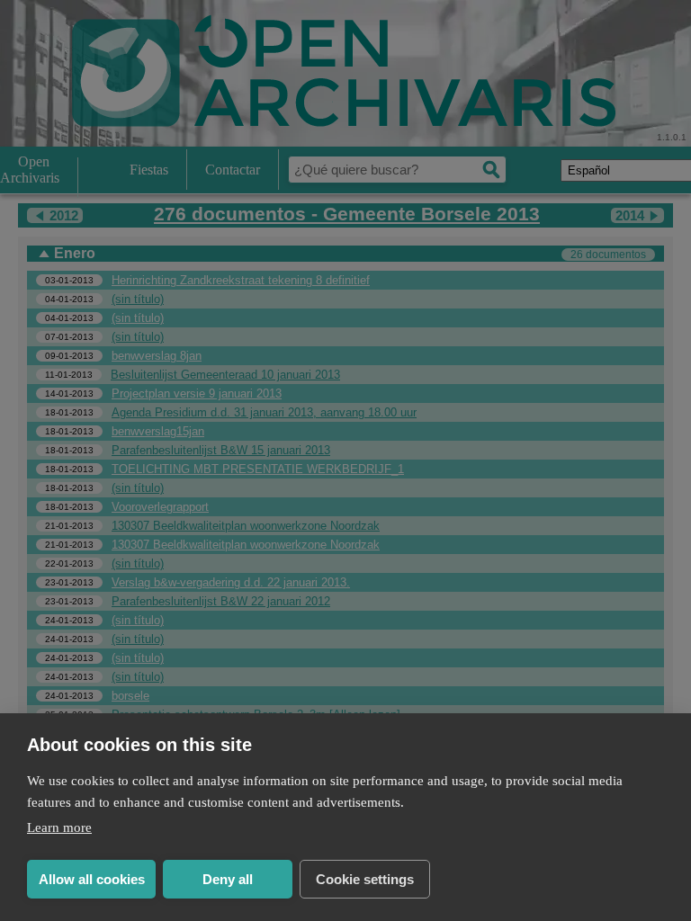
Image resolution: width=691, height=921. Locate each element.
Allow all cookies (92, 879)
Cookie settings (365, 879)
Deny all (227, 879)
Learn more (59, 827)
